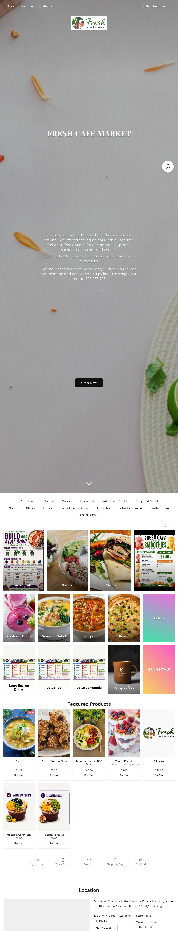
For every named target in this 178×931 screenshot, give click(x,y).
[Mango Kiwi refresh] (19, 807)
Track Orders (63, 864)
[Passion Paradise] (54, 807)
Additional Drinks (115, 501)
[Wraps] (110, 555)
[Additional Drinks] (19, 612)
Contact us (46, 6)
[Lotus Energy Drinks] (19, 663)
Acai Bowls (28, 501)
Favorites (89, 864)
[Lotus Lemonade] (89, 663)
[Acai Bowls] (23, 555)
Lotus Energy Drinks (74, 508)
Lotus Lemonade (130, 508)
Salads (49, 501)
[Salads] (67, 555)
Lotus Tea (103, 508)
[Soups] (89, 612)
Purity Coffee (159, 508)
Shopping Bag (115, 864)
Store (11, 6)
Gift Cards (141, 864)
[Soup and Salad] (54, 612)
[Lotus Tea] (54, 663)
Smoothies (87, 501)
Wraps (66, 501)
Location (27, 6)
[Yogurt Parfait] (124, 733)
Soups (13, 508)
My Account (37, 864)
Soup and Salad (147, 501)
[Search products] (168, 166)
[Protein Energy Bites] (54, 733)
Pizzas (30, 508)
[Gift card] (159, 733)
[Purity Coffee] (124, 663)
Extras (47, 508)
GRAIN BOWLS (89, 515)
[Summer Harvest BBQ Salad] (89, 733)
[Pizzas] (124, 612)
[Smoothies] (154, 555)
